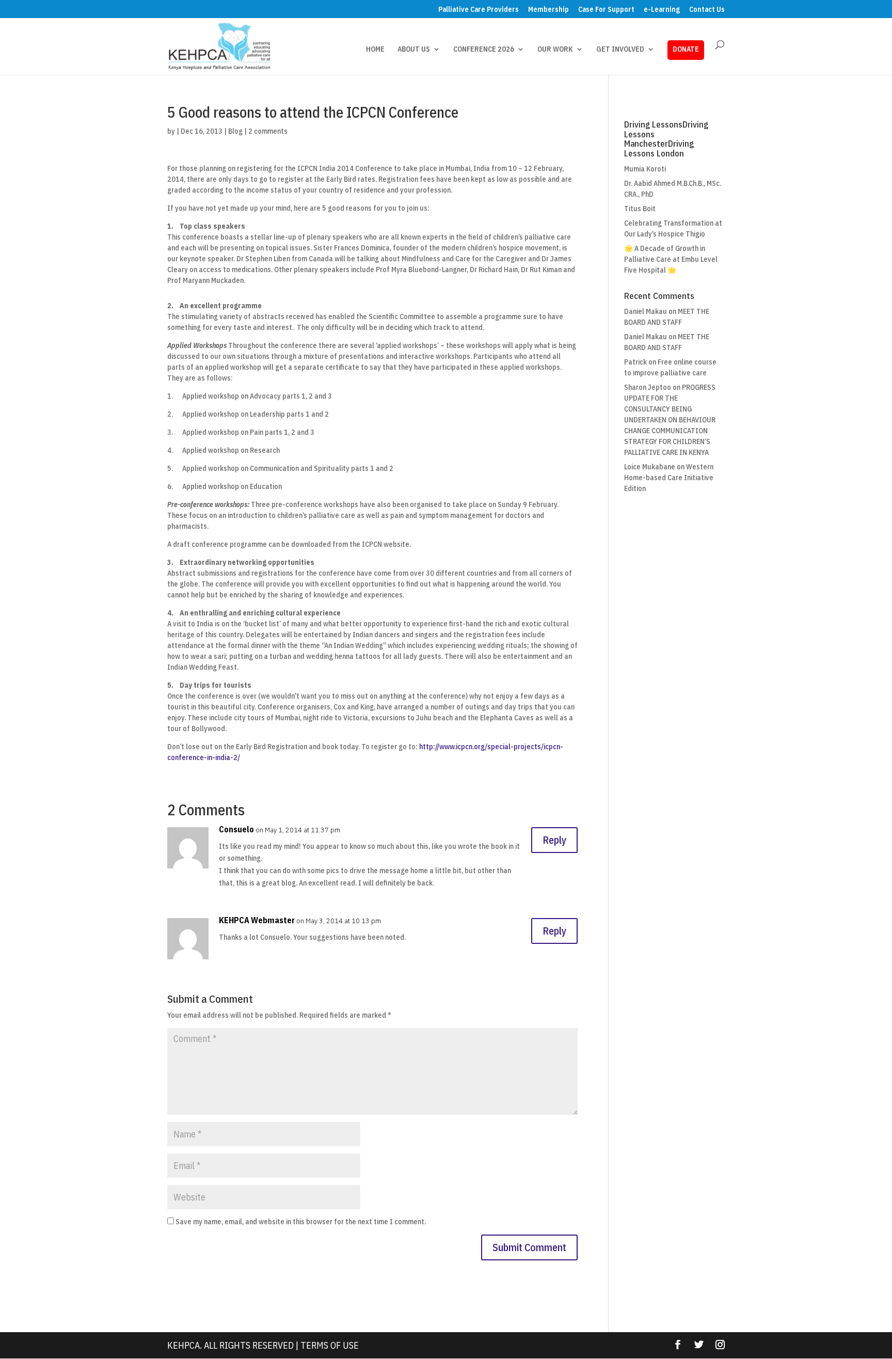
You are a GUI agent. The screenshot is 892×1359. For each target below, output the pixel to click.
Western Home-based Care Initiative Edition (668, 477)
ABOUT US (413, 49)
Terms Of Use (329, 1345)
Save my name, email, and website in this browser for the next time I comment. (301, 1221)
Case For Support (606, 10)
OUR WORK (555, 49)
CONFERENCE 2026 (483, 49)
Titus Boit (640, 208)
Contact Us (707, 10)
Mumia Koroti (645, 168)
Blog (235, 131)
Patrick (635, 362)
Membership (548, 10)
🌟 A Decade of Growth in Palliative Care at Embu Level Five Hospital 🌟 (671, 259)
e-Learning (662, 10)
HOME (375, 49)
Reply (554, 840)
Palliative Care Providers (478, 10)
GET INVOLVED (620, 49)
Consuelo (236, 829)
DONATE (686, 49)
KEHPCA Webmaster (257, 920)
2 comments (268, 131)
